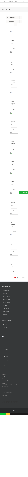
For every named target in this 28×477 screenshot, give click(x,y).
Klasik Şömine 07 (13, 163)
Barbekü (5, 314)
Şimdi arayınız (3, 414)
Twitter (5, 353)
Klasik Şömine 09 (13, 203)
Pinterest (6, 349)
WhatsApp (6, 360)
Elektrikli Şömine (6, 299)
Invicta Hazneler (6, 327)
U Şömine (5, 305)
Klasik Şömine (6, 290)
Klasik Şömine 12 (13, 264)
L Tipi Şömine (6, 308)
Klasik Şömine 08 (13, 183)
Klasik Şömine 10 (13, 224)
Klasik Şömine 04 (13, 103)
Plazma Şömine (6, 302)
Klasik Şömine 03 (13, 82)
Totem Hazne (6, 325)
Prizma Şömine (6, 311)
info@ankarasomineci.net (20, 1)
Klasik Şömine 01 (13, 42)
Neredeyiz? (8, 414)
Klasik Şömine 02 (13, 62)
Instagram (6, 346)
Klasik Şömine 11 (13, 244)
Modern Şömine (6, 296)
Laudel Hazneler (6, 331)
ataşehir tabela (5, 366)
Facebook (6, 356)
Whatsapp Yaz (24, 192)
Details (14, 48)
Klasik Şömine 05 (13, 122)
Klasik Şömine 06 (13, 143)
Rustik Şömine (6, 293)
